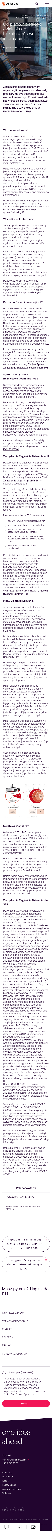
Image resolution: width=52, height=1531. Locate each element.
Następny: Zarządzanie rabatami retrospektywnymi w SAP (24, 1264)
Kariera (5, 1480)
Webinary (6, 1493)
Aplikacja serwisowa (11, 1489)
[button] (26, 1372)
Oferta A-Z (7, 1472)
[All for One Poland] (13, 3)
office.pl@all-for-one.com (14, 1459)
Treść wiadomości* (14, 1354)
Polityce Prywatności (15, 1385)
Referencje (7, 1476)
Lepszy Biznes (43, 15)
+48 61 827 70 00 (10, 1463)
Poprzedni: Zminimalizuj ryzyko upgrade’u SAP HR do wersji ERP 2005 (24, 1244)
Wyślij (24, 1403)
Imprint (44, 1524)
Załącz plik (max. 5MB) (21, 1372)
